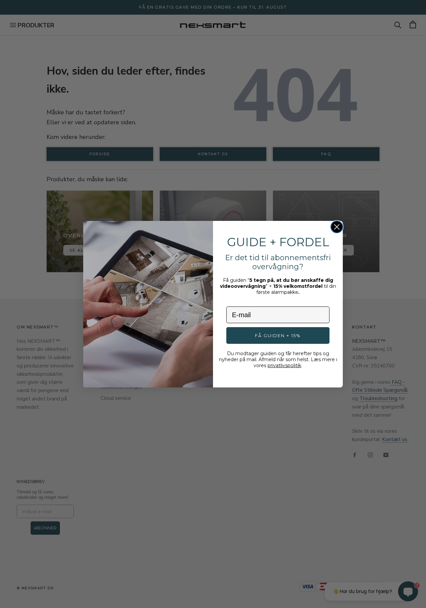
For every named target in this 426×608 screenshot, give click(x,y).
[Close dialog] (337, 227)
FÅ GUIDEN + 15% (278, 335)
